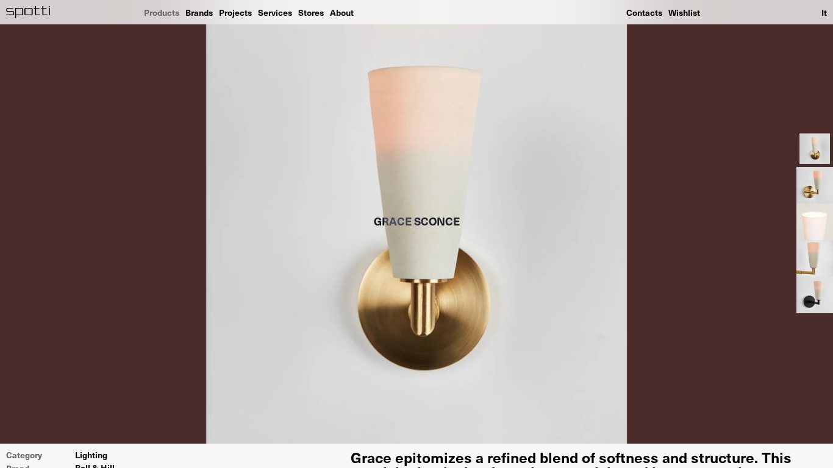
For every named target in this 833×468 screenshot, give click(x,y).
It (824, 12)
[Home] (28, 12)
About (342, 12)
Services (275, 12)
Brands (199, 12)
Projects (235, 12)
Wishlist (684, 12)
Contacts (644, 12)
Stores (311, 12)
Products (161, 12)
